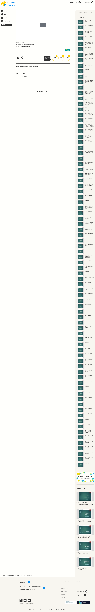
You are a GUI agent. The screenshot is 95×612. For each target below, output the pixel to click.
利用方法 (78, 582)
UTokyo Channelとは (65, 582)
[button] (54, 58)
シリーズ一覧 (63, 585)
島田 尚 (23, 74)
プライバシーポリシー (29, 603)
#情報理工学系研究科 (33, 66)
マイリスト (63, 597)
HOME (4, 575)
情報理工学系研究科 (20, 42)
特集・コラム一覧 (64, 591)
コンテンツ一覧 (64, 588)
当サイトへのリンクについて (82, 585)
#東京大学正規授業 (24, 66)
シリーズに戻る (44, 91)
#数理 (17, 66)
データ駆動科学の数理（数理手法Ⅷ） (25, 44)
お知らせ (63, 594)
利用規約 (21, 603)
